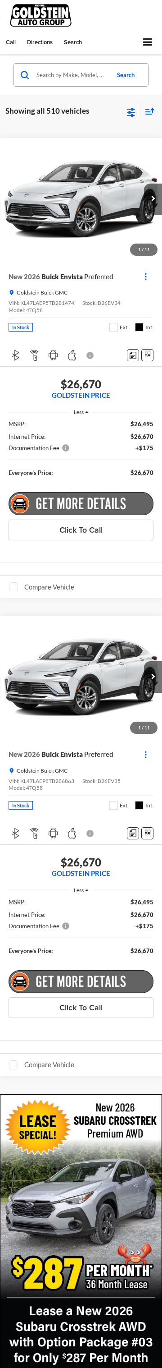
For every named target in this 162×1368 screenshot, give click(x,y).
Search (126, 74)
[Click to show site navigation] (148, 42)
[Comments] (133, 355)
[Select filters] (131, 111)
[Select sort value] (147, 111)
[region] (81, 452)
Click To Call (81, 529)
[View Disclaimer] (91, 355)
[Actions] (145, 277)
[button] (11, 42)
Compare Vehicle (49, 587)
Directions (40, 42)
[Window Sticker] (147, 355)
